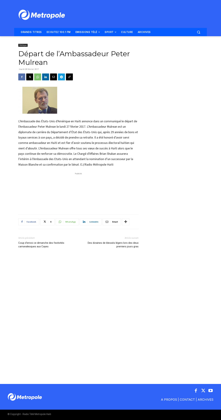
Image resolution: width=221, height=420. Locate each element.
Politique (23, 45)
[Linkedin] (45, 76)
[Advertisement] (78, 191)
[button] (198, 32)
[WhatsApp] (37, 76)
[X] (29, 76)
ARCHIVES (205, 399)
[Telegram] (61, 76)
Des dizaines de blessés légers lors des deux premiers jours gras (113, 244)
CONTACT (187, 399)
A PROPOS (169, 399)
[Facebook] (21, 76)
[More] (125, 221)
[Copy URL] (69, 76)
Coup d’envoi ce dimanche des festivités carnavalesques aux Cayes (41, 244)
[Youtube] (211, 391)
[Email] (53, 76)
